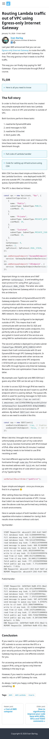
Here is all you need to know (18, 87)
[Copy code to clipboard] (44, 195)
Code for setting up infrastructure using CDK (24, 164)
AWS (10, 695)
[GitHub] (14, 43)
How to (31, 695)
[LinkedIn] (12, 43)
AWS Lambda (20, 695)
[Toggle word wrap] (40, 195)
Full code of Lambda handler (18, 154)
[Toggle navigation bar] (3, 3)
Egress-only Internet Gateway (15, 50)
